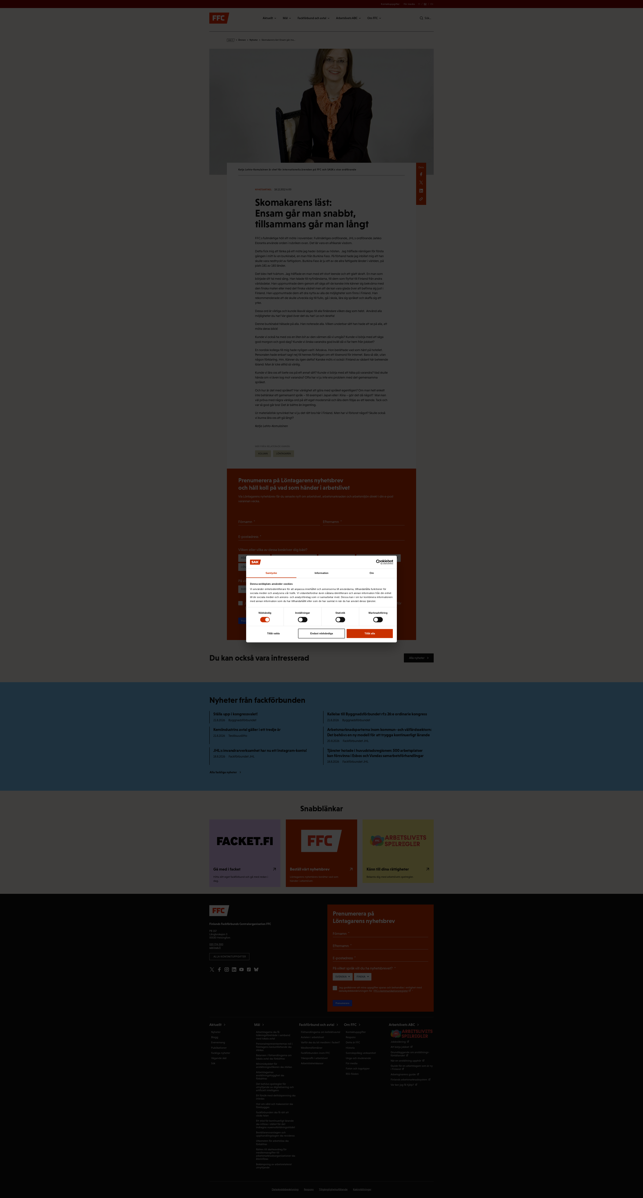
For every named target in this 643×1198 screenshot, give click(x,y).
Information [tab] (321, 573)
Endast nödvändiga (321, 633)
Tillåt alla (370, 633)
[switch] (302, 619)
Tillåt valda (273, 633)
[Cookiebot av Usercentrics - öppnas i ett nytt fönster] (378, 562)
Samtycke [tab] (271, 573)
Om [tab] (372, 573)
